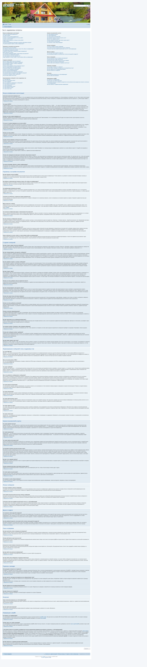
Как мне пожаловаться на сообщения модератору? (13, 71)
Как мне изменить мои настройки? (9, 47)
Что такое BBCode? (6, 79)
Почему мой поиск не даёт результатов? (55, 59)
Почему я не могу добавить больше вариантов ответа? (13, 65)
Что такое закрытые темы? (8, 87)
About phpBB (43, 618)
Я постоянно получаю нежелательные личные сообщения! (58, 47)
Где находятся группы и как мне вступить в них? (56, 37)
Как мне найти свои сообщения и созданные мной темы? (58, 62)
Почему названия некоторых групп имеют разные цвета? (58, 40)
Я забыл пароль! (6, 41)
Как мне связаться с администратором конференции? (57, 84)
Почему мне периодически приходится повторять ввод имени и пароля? (17, 42)
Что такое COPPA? (6, 35)
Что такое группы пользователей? (53, 36)
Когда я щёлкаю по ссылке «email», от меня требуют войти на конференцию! (18, 57)
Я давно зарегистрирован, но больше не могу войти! (13, 40)
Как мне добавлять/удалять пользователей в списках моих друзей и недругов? (62, 54)
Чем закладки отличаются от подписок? (55, 66)
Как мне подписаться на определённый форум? (56, 69)
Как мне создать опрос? (7, 64)
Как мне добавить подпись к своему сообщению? (12, 63)
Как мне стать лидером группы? (53, 38)
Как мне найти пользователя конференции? (55, 61)
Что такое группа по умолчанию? (53, 41)
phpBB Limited (43, 616)
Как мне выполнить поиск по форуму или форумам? (57, 58)
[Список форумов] (9, 5)
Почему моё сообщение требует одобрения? (11, 74)
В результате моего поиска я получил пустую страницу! (58, 60)
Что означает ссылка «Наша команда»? (55, 42)
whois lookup (85, 630)
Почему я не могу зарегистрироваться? (10, 36)
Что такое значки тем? (7, 88)
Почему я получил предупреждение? (10, 70)
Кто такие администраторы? (52, 34)
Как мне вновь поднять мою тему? (9, 75)
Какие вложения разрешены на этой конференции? (57, 74)
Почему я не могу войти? (8, 38)
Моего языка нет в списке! (8, 52)
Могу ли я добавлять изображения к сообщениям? (13, 82)
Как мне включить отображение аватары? (11, 54)
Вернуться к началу (8, 101)
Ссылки (5, 24)
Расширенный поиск (89, 6)
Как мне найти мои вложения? (53, 75)
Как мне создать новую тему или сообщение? (12, 61)
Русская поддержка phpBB (46, 657)
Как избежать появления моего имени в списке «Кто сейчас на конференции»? (18, 48)
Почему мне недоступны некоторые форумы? (12, 68)
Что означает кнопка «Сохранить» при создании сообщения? (15, 72)
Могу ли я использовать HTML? (9, 80)
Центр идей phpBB (75, 623)
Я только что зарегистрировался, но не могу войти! (13, 37)
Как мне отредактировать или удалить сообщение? (13, 62)
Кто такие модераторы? (51, 35)
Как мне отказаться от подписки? (53, 70)
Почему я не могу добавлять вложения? (11, 69)
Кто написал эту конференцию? (53, 79)
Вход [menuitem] (89, 24)
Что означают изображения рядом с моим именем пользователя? (16, 53)
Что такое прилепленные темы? (9, 86)
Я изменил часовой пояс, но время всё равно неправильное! (15, 51)
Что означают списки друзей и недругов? (55, 52)
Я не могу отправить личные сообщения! (55, 46)
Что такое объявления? (7, 85)
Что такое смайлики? (7, 81)
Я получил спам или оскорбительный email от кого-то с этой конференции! (61, 48)
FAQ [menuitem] (10, 24)
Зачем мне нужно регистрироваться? (10, 34)
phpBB (7, 207)
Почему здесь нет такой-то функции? (54, 80)
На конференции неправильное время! (10, 50)
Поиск (86, 6)
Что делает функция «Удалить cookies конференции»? (13, 43)
